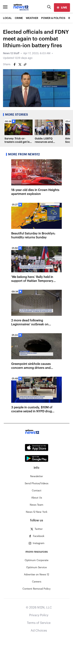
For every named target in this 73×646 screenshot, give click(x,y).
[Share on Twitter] (19, 64)
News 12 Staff (11, 53)
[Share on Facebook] (14, 64)
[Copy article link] (25, 64)
